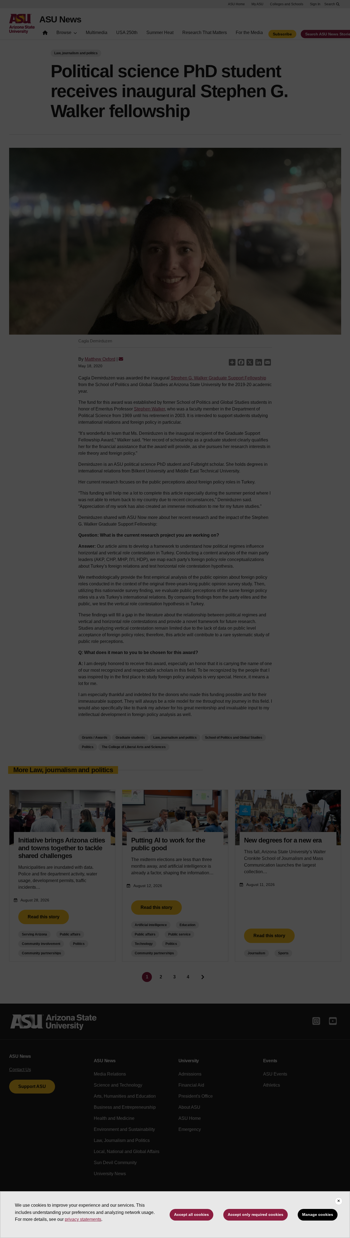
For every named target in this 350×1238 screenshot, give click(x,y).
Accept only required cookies (255, 1214)
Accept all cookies (191, 1214)
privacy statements (83, 1219)
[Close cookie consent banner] (339, 1201)
